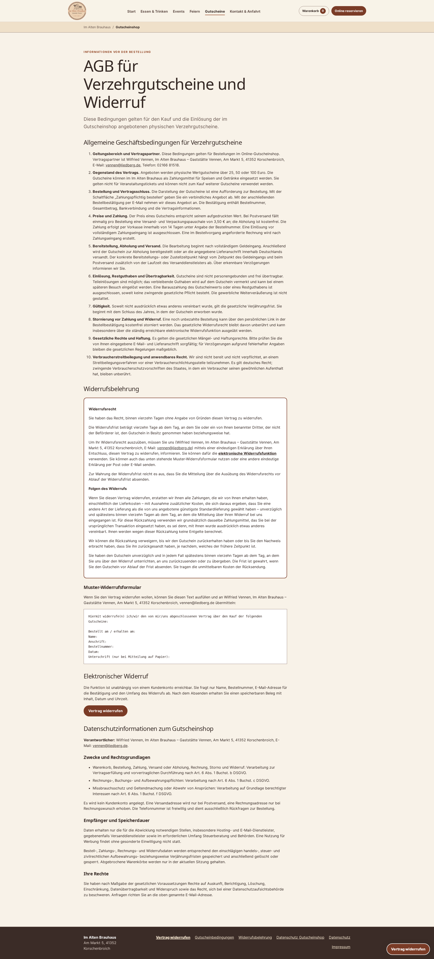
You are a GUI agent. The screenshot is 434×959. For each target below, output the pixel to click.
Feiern (195, 11)
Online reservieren (349, 11)
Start (131, 11)
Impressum (341, 947)
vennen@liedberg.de (123, 165)
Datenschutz (339, 937)
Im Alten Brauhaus (97, 27)
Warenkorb (313, 11)
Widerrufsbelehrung (255, 937)
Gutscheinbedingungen (214, 937)
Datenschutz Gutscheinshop (300, 937)
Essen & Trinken (154, 11)
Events (179, 11)
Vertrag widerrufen (408, 949)
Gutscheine (215, 11)
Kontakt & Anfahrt (245, 11)
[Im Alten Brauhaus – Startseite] (77, 11)
